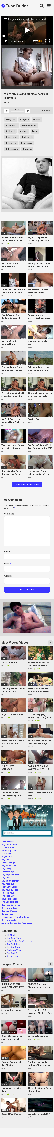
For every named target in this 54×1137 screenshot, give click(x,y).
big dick (25, 119)
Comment (9, 514)
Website (8, 576)
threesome (13, 149)
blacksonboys (30, 125)
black (37, 119)
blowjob (11, 131)
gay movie (13, 137)
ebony (25, 131)
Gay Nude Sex (13, 944)
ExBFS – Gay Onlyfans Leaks (20, 941)
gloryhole (28, 137)
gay (36, 131)
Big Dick (11, 119)
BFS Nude (11, 935)
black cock (13, 125)
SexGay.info (12, 953)
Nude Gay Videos (14, 950)
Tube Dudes (16, 5)
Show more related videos (27, 484)
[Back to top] (49, 1131)
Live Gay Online (14, 947)
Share (47, 111)
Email (7, 563)
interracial (27, 143)
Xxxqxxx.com (13, 956)
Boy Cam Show (14, 938)
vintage (28, 149)
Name (7, 551)
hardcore (12, 143)
